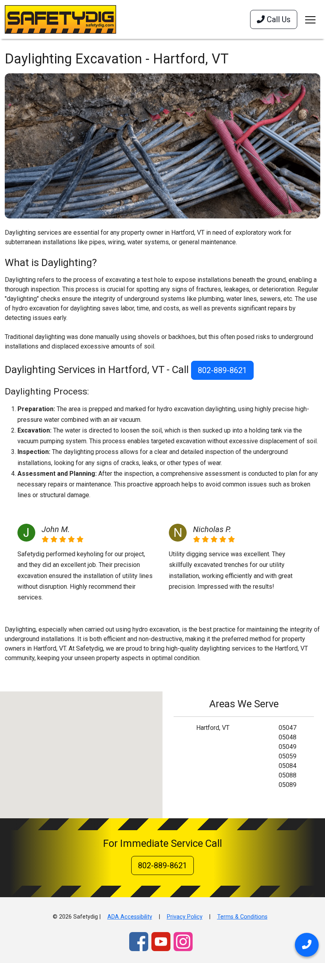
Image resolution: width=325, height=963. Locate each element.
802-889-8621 (222, 370)
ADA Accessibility (129, 916)
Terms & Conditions (242, 916)
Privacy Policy (185, 916)
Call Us (278, 19)
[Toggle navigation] (310, 19)
